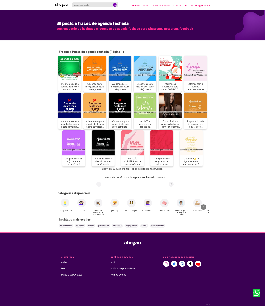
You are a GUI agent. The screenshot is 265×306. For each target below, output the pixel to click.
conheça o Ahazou (141, 5)
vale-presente (157, 226)
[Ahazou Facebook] (174, 264)
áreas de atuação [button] (161, 5)
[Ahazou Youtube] (198, 264)
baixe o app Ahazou (200, 5)
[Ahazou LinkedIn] (182, 264)
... (99, 184)
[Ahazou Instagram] (166, 264)
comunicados (66, 226)
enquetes (117, 226)
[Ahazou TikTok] (190, 264)
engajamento (131, 226)
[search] (115, 5)
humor (144, 226)
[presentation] (203, 207)
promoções (103, 226)
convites (80, 226)
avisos (91, 226)
